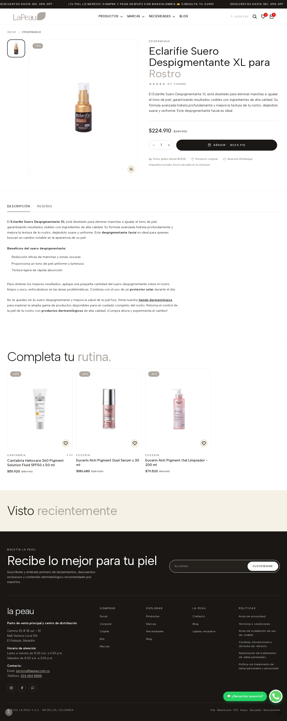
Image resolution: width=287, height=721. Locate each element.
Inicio (11, 32)
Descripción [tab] (18, 206)
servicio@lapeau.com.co (33, 671)
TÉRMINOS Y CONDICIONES (254, 624)
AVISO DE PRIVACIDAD (252, 616)
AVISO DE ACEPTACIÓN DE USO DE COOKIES (257, 633)
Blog (196, 624)
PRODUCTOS (152, 616)
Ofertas (241, 16)
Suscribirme (263, 566)
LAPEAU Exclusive (204, 631)
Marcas (104, 646)
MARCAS (151, 624)
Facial (103, 616)
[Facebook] (22, 688)
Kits (102, 639)
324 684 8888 (31, 676)
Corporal (105, 624)
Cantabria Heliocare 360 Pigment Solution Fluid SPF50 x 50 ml (35, 462)
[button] (279, 713)
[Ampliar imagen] (131, 169)
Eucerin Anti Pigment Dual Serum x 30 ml (107, 462)
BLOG (149, 639)
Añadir (22, 444)
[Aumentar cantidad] (168, 145)
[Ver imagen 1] (16, 48)
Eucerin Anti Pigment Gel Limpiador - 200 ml (176, 462)
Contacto (199, 616)
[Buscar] (255, 17)
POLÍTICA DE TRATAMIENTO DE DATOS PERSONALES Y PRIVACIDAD (258, 666)
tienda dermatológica (155, 300)
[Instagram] (11, 688)
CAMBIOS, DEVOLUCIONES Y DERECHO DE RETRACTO (255, 644)
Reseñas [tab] (44, 206)
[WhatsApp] (33, 688)
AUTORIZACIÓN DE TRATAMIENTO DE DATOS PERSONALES (257, 655)
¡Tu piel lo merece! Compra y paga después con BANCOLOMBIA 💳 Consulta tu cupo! (141, 4)
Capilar (104, 631)
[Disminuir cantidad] (153, 145)
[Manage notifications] (8, 712)
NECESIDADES (154, 631)
